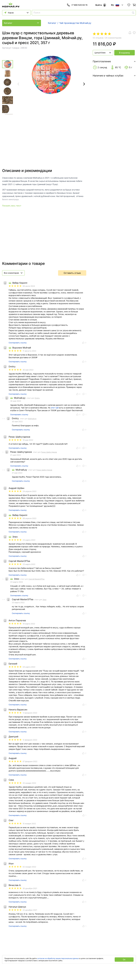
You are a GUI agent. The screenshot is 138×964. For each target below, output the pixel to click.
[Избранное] (128, 5)
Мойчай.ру (32, 419)
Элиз (44, 600)
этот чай (54, 408)
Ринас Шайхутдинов (49, 452)
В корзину (124, 52)
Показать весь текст (11, 205)
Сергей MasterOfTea (36, 579)
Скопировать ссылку (18, 343)
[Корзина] (134, 5)
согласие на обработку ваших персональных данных (58, 958)
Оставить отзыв (72, 273)
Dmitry (37, 398)
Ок (124, 959)
